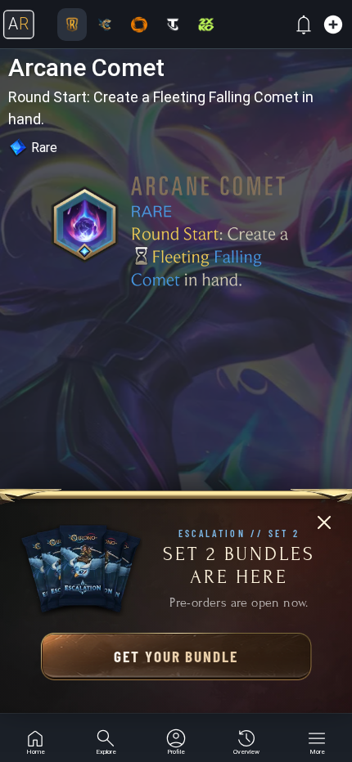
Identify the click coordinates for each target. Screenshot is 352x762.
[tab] (35, 738)
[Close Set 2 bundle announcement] (324, 522)
